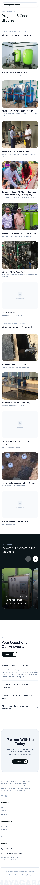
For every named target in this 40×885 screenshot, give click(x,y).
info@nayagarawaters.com (15, 853)
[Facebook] (2, 796)
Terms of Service (14, 875)
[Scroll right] (35, 559)
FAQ (2, 836)
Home (3, 807)
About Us (4, 811)
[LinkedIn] (6, 796)
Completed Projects (8, 833)
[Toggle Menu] (36, 4)
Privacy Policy (26, 875)
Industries (4, 829)
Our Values (5, 814)
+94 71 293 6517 (11, 849)
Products (4, 826)
